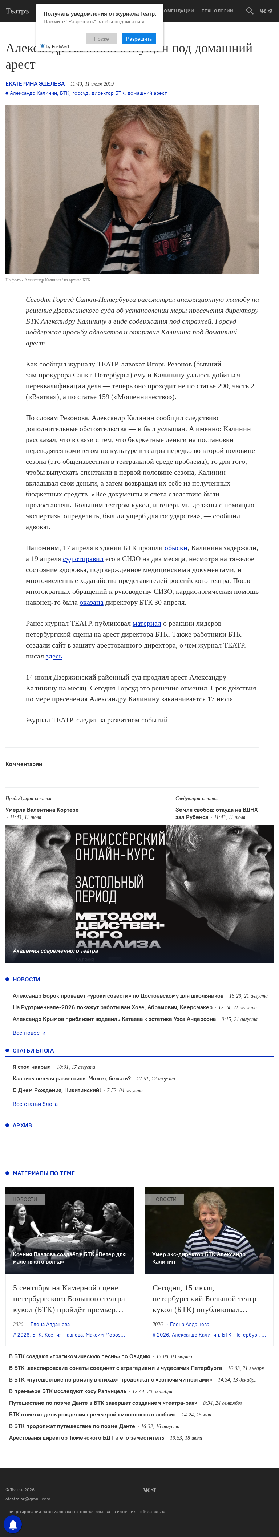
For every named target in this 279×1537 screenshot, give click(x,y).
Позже (101, 38)
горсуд (80, 93)
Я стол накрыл (32, 1066)
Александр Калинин (33, 93)
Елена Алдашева (50, 1324)
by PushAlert (57, 46)
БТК (64, 93)
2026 (23, 1334)
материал (147, 623)
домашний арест (147, 93)
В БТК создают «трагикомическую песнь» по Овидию (79, 1356)
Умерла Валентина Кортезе (42, 809)
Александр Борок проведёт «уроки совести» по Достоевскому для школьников (118, 995)
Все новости (29, 1032)
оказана (92, 602)
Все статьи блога (35, 1103)
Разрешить (139, 38)
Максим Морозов (106, 1334)
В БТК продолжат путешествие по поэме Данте (72, 1425)
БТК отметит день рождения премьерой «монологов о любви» (92, 1414)
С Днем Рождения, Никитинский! (57, 1090)
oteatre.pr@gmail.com (27, 1498)
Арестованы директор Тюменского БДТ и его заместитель (86, 1437)
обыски (176, 548)
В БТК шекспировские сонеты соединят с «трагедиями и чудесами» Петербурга (115, 1367)
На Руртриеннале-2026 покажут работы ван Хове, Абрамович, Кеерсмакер (113, 1007)
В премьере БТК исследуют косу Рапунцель (67, 1391)
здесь (54, 656)
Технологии (218, 10)
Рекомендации (174, 10)
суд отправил (83, 559)
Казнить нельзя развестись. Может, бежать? (72, 1078)
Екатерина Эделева (35, 83)
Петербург (246, 1334)
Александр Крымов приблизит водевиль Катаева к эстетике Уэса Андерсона (114, 1018)
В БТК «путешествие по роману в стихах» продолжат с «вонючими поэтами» (110, 1379)
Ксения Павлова (64, 1334)
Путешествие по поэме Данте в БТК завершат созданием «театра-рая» (103, 1402)
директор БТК (108, 93)
